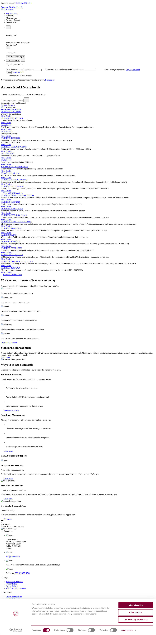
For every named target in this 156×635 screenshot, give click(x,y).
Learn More (5, 357)
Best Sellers (5, 109)
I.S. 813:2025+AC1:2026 (11, 112)
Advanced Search (8, 105)
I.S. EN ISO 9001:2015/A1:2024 (14, 147)
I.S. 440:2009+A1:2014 (10, 173)
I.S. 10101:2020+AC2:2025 (12, 118)
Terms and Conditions (14, 582)
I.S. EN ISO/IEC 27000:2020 (12, 186)
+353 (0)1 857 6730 (23, 3)
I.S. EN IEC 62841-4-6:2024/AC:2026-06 (17, 195)
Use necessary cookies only (135, 619)
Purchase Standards (11, 410)
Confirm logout (19, 57)
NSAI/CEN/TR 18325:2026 (12, 255)
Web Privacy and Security (16, 588)
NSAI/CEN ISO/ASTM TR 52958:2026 (17, 261)
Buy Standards (11, 13)
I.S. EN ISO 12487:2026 (10, 268)
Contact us (7, 519)
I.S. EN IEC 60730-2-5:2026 (12, 209)
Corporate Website (8, 7)
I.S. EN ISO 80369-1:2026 (11, 248)
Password (94, 70)
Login (9, 72)
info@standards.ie (13, 556)
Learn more (49, 80)
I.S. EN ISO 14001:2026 (10, 138)
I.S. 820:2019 (6, 160)
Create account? (18, 72)
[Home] (7, 9)
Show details (126, 630)
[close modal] (8, 47)
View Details (6, 116)
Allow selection (135, 612)
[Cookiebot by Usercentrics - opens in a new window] (15, 630)
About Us (19, 7)
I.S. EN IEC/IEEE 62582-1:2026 (14, 215)
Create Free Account (9, 342)
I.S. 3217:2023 (6, 131)
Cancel (9, 57)
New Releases (15, 109)
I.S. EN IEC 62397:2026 (10, 202)
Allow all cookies (135, 605)
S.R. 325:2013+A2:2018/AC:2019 (14, 167)
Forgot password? (133, 70)
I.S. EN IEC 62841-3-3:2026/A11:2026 (16, 222)
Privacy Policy (11, 584)
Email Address (34, 70)
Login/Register (14, 60)
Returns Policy (11, 586)
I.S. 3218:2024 (6, 125)
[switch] (70, 630)
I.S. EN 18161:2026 (9, 235)
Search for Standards (14, 597)
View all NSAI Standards (13, 193)
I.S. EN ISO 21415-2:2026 (11, 228)
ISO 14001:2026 (7, 153)
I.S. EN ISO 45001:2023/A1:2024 (14, 180)
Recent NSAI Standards (12, 275)
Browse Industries (13, 599)
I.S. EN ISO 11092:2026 (10, 241)
